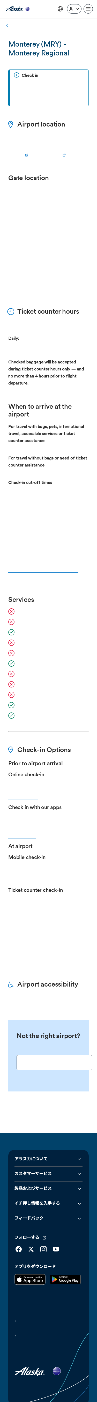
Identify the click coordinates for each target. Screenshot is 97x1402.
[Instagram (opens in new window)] (43, 1227)
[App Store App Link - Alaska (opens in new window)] (30, 1262)
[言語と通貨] (60, 8)
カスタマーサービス (33, 1152)
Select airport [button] (34, 1055)
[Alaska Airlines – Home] (17, 9)
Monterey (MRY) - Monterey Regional (38, 48)
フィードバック (28, 1197)
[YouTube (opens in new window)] (56, 1227)
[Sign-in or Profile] (74, 8)
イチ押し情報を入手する (37, 1182)
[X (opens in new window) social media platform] (31, 1227)
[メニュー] (88, 9)
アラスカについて (31, 1137)
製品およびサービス (33, 1167)
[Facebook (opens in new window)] (18, 1227)
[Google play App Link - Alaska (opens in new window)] (65, 1262)
